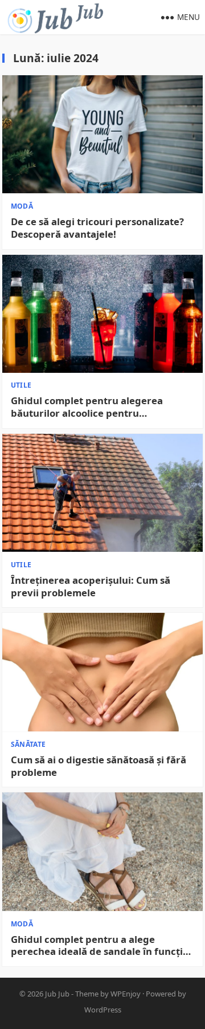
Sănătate (28, 744)
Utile (21, 385)
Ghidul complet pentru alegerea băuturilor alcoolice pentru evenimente (87, 407)
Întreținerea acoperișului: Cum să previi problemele (90, 586)
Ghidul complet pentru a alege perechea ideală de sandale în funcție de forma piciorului (99, 945)
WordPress (102, 1009)
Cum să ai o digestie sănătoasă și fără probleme (98, 766)
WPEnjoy (125, 994)
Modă (22, 206)
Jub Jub (57, 994)
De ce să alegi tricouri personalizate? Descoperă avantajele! (97, 228)
